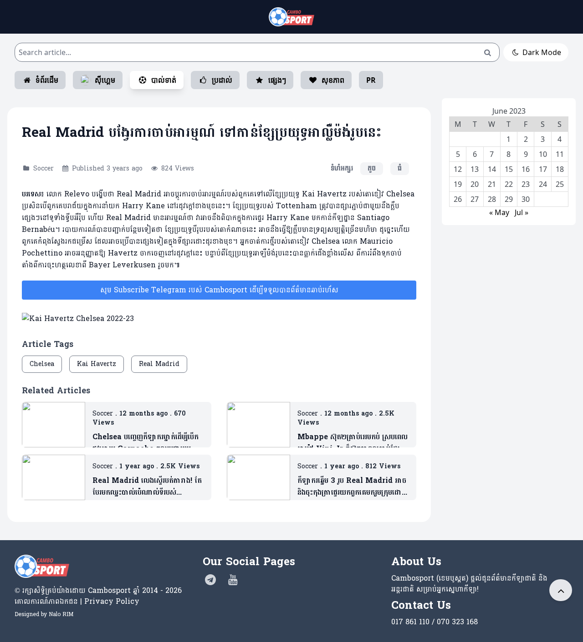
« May (499, 212)
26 (458, 199)
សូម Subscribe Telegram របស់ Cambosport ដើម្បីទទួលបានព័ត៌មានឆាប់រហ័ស (219, 289)
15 (509, 169)
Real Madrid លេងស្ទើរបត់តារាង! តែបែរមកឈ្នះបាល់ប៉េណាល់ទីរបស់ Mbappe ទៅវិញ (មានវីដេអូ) (147, 486)
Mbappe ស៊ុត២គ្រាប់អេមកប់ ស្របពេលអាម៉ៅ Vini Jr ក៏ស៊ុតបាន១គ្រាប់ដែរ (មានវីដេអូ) (352, 443)
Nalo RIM (61, 614)
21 (492, 184)
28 (492, 199)
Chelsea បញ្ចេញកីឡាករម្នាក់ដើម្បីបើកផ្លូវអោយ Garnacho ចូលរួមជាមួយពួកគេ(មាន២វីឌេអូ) (145, 443)
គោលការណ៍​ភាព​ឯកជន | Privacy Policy (77, 601)
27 (474, 199)
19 (458, 184)
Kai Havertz (96, 364)
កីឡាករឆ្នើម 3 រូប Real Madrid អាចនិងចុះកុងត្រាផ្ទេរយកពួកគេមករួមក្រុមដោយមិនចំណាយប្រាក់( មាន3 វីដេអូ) (352, 486)
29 (509, 199)
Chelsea (42, 364)
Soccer (43, 168)
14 (492, 169)
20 (474, 184)
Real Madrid (159, 364)
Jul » (521, 212)
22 (509, 184)
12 (458, 169)
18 (560, 169)
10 (543, 154)
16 (526, 169)
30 (526, 199)
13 (474, 169)
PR (371, 80)
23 (526, 184)
